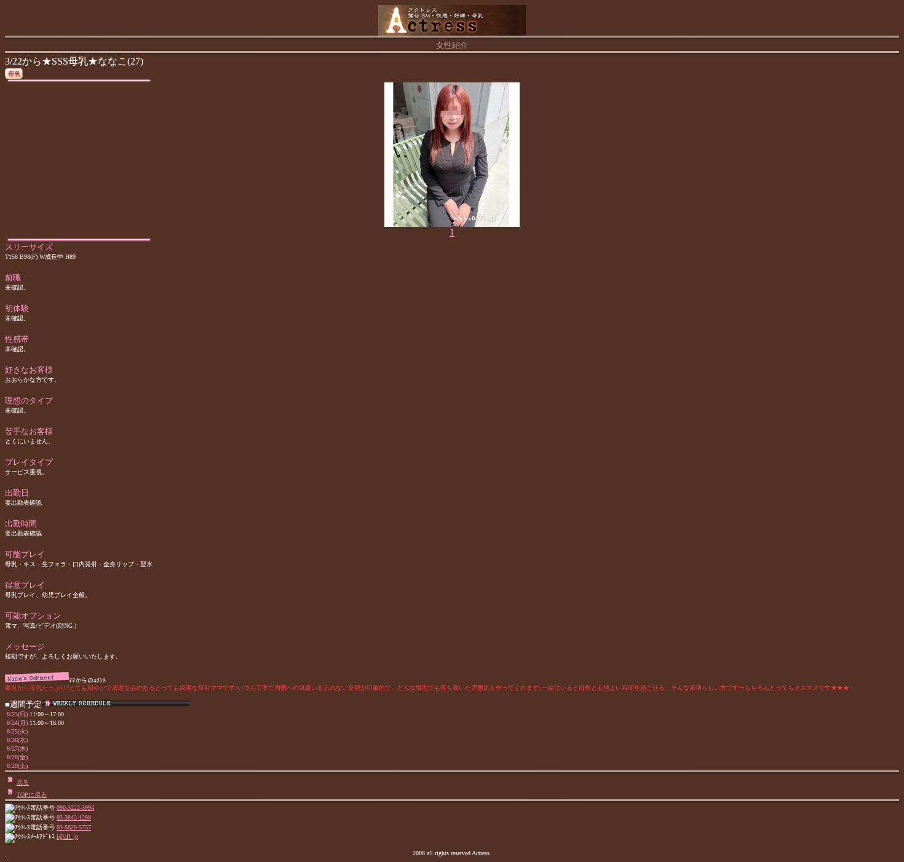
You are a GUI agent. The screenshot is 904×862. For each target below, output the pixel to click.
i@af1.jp (67, 836)
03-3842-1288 (74, 817)
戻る (23, 782)
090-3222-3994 (75, 807)
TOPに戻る (32, 794)
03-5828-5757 (74, 827)
